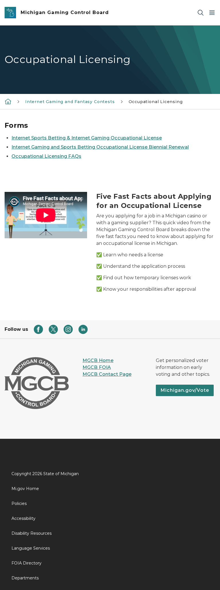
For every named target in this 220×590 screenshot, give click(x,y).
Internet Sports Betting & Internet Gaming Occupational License (86, 138)
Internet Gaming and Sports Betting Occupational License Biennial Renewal (100, 147)
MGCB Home (97, 360)
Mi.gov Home (25, 488)
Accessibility (23, 518)
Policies (19, 503)
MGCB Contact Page (106, 374)
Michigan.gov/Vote (184, 390)
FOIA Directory (26, 563)
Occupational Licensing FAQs (46, 156)
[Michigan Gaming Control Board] (8, 101)
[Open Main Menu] (212, 12)
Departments (25, 578)
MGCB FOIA (96, 367)
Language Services (30, 548)
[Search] (200, 12)
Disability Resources (31, 533)
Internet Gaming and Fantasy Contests (70, 101)
